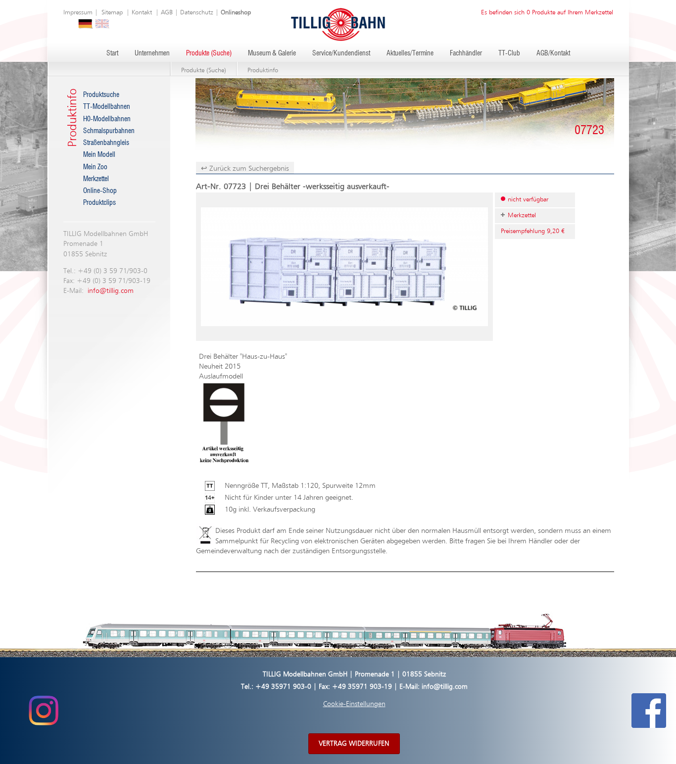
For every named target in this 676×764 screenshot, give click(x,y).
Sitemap (112, 12)
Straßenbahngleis (106, 143)
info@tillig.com (111, 290)
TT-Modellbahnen (106, 106)
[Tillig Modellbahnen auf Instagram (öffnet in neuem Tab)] (43, 710)
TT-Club (509, 53)
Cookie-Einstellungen (354, 704)
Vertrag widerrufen (354, 743)
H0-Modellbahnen (107, 119)
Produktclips (99, 202)
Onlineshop (236, 12)
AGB (167, 12)
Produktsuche (101, 95)
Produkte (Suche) (209, 53)
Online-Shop (100, 191)
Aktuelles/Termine (410, 53)
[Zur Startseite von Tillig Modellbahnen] (338, 24)
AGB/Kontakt (553, 53)
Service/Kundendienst (341, 53)
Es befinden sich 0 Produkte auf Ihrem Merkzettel (547, 12)
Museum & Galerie (272, 53)
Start (112, 53)
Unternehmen (152, 53)
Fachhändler (466, 53)
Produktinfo (262, 70)
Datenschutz (196, 12)
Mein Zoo (95, 167)
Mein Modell (99, 154)
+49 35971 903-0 (283, 686)
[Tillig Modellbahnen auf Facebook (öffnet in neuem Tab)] (648, 710)
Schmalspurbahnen (109, 131)
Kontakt (142, 12)
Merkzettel (96, 179)
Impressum (78, 12)
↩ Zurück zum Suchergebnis (245, 168)
